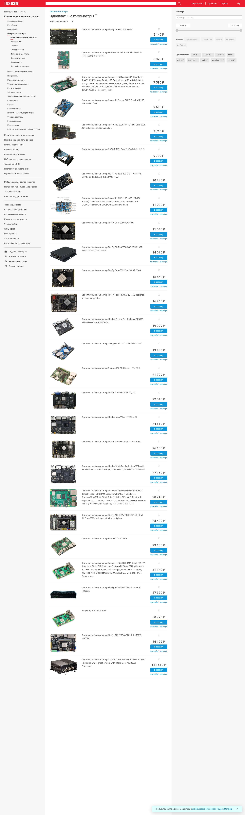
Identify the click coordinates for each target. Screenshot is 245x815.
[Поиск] (179, 4)
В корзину (158, 40)
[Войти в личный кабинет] (238, 4)
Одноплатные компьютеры (73, 16)
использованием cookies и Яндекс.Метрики (212, 809)
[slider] (177, 30)
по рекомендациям (59, 21)
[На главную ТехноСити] (11, 3)
